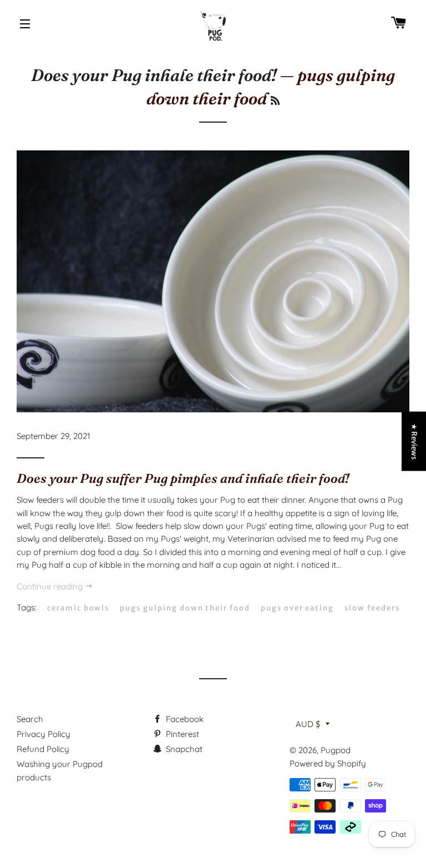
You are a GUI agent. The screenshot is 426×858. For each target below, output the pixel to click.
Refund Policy (43, 749)
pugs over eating (297, 608)
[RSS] (275, 100)
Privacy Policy (43, 734)
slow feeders (371, 608)
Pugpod (336, 750)
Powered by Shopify (328, 763)
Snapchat (183, 749)
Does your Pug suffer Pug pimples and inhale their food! (183, 478)
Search (30, 719)
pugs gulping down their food (185, 608)
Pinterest (181, 734)
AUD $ (308, 724)
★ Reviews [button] (414, 441)
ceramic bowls (78, 608)
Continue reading (51, 586)
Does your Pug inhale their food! (154, 75)
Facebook (184, 719)
